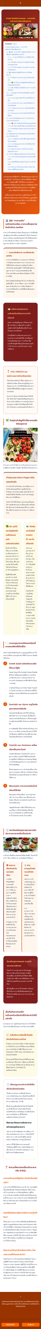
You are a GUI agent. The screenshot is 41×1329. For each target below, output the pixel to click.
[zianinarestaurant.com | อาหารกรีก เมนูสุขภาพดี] (20, 3)
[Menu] (2, 3)
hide (14, 44)
